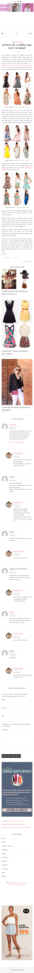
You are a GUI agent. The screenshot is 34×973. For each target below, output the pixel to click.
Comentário (5, 729)
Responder (12, 428)
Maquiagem (5, 850)
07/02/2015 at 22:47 (17, 455)
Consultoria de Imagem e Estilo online (12, 821)
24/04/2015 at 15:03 (17, 592)
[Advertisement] (17, 21)
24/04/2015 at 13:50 (13, 570)
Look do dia (5, 857)
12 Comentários (28, 261)
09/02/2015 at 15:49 (13, 478)
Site (3, 716)
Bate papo (5, 865)
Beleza (4, 842)
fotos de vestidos (7, 257)
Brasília (4, 876)
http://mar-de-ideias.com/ (16, 442)
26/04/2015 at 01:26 (13, 652)
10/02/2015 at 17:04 (13, 533)
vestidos (15, 257)
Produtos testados (7, 846)
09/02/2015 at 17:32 (17, 504)
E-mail (4, 708)
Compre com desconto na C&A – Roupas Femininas (16, 827)
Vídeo (3, 872)
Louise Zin (12, 424)
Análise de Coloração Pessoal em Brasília (13, 824)
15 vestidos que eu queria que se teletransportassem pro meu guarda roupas (17, 65)
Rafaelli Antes (18, 453)
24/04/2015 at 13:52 (13, 613)
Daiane (11, 612)
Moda (20, 42)
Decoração (5, 869)
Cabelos (4, 853)
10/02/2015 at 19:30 (17, 553)
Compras (15, 42)
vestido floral (18, 110)
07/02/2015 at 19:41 (13, 426)
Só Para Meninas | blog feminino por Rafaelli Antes (17, 7)
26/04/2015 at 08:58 (17, 670)
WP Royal (20, 970)
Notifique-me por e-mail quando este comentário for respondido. (16, 725)
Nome (4, 699)
